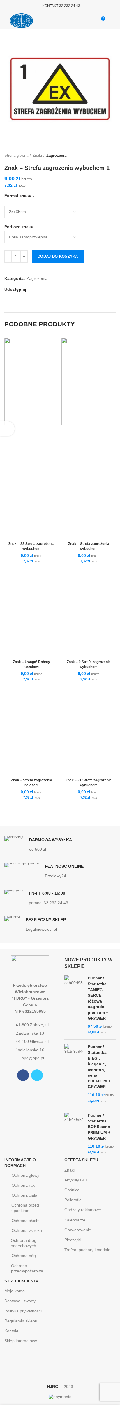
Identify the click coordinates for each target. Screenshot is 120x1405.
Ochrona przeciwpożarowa (27, 1268)
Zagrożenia (56, 155)
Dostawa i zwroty (20, 1300)
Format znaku (18, 196)
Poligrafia (73, 1199)
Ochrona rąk (23, 1185)
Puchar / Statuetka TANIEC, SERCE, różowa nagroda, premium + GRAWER (98, 998)
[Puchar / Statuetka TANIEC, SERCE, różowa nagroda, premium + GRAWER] (73, 1005)
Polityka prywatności (23, 1311)
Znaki (37, 155)
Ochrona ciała (24, 1195)
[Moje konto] (90, 21)
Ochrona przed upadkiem (25, 1208)
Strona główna (16, 155)
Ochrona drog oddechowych (23, 1243)
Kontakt (11, 1331)
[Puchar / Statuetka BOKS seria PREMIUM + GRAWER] (73, 1134)
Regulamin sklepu (20, 1321)
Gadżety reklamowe (82, 1209)
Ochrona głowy (25, 1175)
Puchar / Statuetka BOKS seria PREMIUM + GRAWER (99, 1126)
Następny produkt (113, 155)
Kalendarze (74, 1220)
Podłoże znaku (19, 227)
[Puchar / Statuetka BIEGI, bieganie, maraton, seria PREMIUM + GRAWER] (73, 1074)
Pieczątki (72, 1239)
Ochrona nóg (24, 1255)
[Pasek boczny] (7, 428)
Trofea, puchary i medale (87, 1249)
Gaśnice (72, 1190)
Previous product (101, 155)
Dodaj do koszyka (58, 256)
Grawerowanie (77, 1230)
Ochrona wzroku (27, 1230)
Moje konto (14, 1291)
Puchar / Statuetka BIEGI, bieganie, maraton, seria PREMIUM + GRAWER (99, 1066)
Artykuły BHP (76, 1180)
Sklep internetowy (20, 1340)
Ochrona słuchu (26, 1220)
